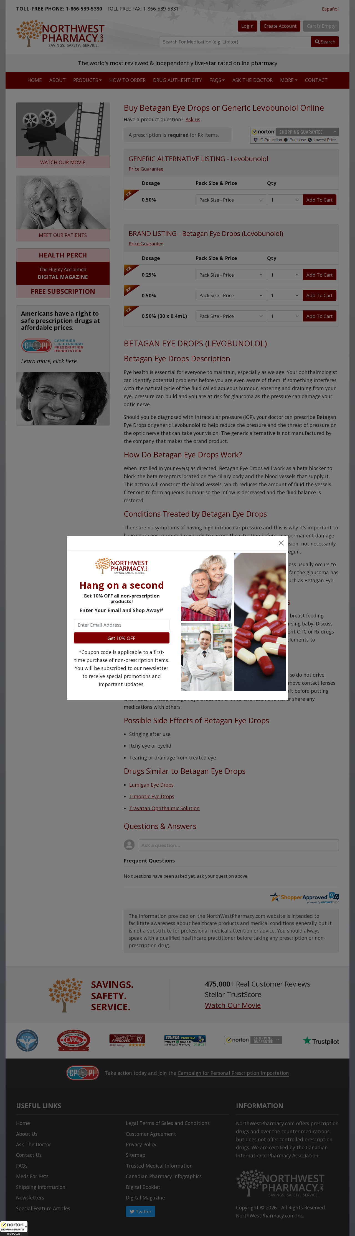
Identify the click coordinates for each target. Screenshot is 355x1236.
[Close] (281, 543)
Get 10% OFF (121, 638)
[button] (14, 1228)
